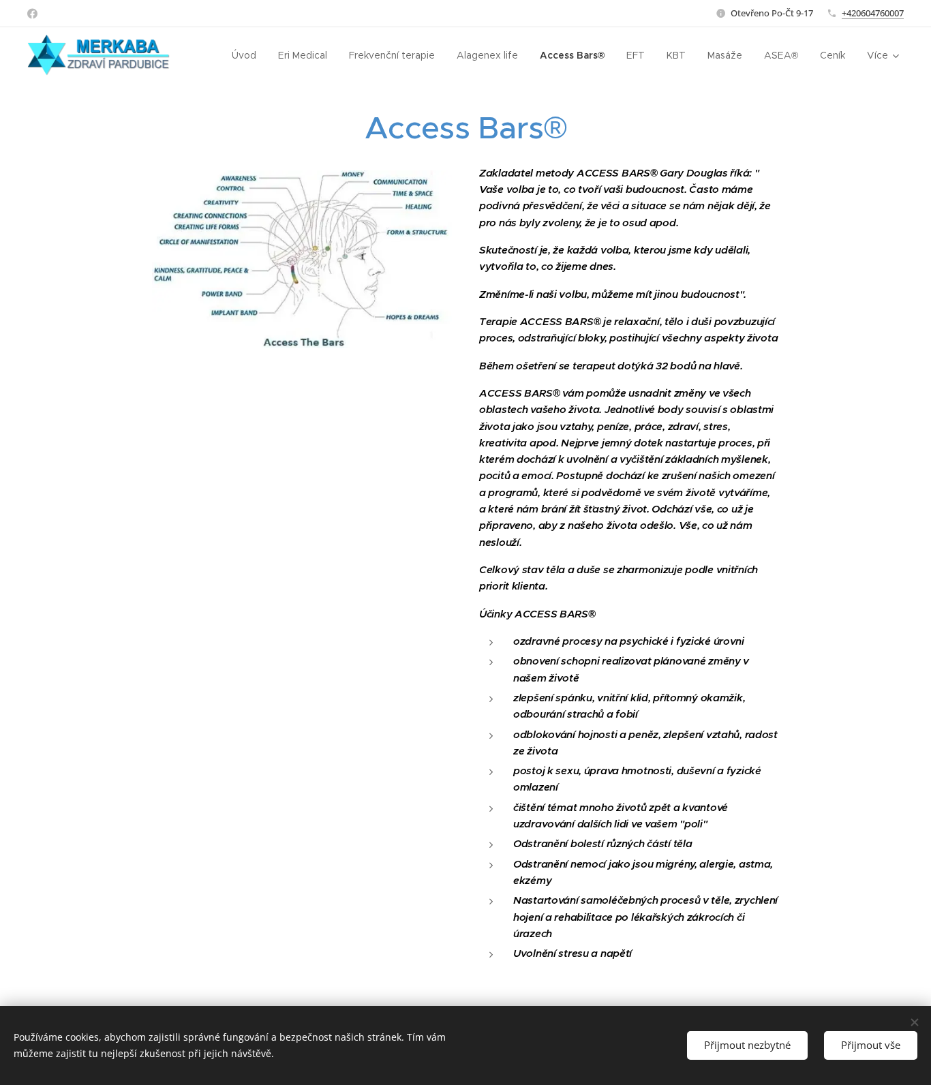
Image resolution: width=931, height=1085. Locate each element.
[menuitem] (247, 55)
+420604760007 (873, 13)
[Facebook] (32, 13)
